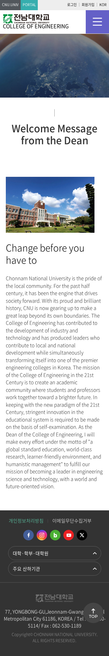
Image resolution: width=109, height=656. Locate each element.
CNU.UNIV (10, 4)
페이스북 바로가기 (28, 535)
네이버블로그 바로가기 (55, 535)
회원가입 (88, 4)
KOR (103, 4)
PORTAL (29, 4)
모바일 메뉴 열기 (97, 21)
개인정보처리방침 (26, 520)
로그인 (72, 4)
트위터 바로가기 (82, 535)
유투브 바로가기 (68, 535)
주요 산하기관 (26, 568)
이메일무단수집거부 (72, 520)
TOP (93, 616)
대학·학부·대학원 (31, 553)
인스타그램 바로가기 (42, 535)
